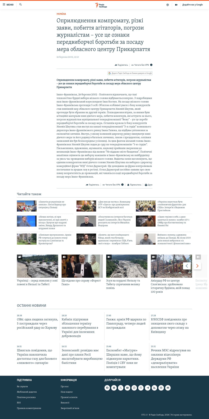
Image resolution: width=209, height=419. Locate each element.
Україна (61, 14)
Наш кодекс (67, 392)
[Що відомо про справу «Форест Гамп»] (82, 266)
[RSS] (154, 387)
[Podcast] (161, 387)
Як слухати (22, 387)
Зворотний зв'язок (70, 408)
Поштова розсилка (26, 397)
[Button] (121, 65)
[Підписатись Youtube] (127, 387)
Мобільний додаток (27, 392)
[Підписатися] (168, 387)
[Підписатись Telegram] (147, 387)
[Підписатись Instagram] (134, 387)
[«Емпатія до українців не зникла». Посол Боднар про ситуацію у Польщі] (27, 206)
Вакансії (65, 403)
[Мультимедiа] (176, 5)
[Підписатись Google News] (114, 387)
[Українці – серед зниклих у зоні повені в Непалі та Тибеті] (37, 266)
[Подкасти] (167, 5)
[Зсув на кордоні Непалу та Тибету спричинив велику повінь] (126, 266)
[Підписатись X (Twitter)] (120, 387)
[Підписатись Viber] (141, 387)
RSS (19, 403)
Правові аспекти (69, 397)
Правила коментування (29, 408)
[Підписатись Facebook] (107, 387)
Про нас (65, 387)
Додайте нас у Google (192, 5)
